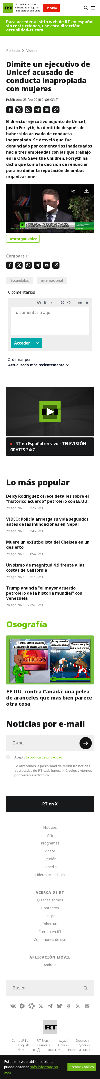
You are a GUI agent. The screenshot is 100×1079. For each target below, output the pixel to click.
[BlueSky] (59, 1006)
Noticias (50, 827)
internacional (52, 280)
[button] (50, 208)
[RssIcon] (78, 1006)
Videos (50, 851)
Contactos (50, 908)
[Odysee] (31, 1006)
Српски (63, 1045)
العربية (63, 1040)
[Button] (85, 8)
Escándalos (19, 280)
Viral (50, 835)
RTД (36, 1049)
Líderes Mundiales (50, 874)
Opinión (50, 859)
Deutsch (82, 1040)
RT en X (50, 804)
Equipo (50, 915)
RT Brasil (43, 1040)
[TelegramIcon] (50, 1006)
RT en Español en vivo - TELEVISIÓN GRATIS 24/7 (48, 446)
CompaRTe (20, 1040)
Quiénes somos (50, 900)
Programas (50, 843)
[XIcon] (41, 1006)
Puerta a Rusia (79, 1049)
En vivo (51, 7)
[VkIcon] (13, 1006)
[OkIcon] (68, 1006)
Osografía (26, 624)
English (23, 1045)
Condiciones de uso (50, 939)
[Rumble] (22, 1006)
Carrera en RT (50, 931)
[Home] (8, 8)
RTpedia (50, 866)
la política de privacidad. (44, 757)
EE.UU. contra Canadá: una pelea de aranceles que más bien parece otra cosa (49, 698)
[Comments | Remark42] (50, 334)
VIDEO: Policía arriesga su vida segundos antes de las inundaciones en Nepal (47, 521)
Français (43, 1045)
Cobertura (50, 923)
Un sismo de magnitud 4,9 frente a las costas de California (45, 567)
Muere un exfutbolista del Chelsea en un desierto (47, 544)
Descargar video (22, 238)
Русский (83, 1045)
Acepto (38, 757)
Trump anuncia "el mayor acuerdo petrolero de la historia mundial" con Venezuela (44, 593)
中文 (21, 1049)
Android (50, 964)
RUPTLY (54, 1049)
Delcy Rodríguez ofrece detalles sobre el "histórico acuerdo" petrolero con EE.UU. (47, 498)
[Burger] (93, 8)
